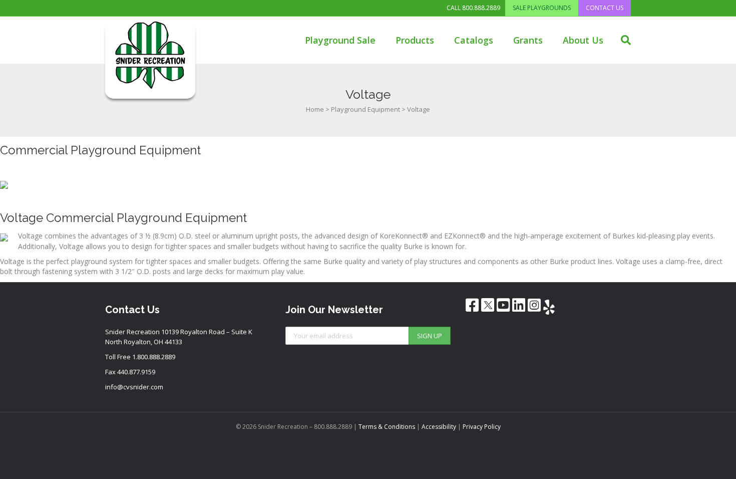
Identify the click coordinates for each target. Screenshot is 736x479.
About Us (583, 40)
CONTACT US (604, 8)
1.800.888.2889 (153, 356)
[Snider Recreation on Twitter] (487, 305)
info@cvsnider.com (134, 386)
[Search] (622, 40)
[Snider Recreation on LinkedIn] (518, 305)
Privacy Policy (482, 426)
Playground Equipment (365, 109)
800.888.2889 (481, 8)
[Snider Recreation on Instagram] (534, 305)
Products (415, 40)
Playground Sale (340, 40)
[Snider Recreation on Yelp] (549, 307)
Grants (528, 40)
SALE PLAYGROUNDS (542, 8)
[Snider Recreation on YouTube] (503, 305)
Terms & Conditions (386, 426)
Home (315, 109)
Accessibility (439, 426)
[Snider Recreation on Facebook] (472, 305)
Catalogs (473, 40)
